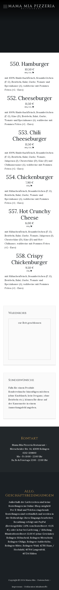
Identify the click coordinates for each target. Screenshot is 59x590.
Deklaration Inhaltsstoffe (35, 586)
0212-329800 (29, 452)
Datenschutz (43, 580)
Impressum (17, 586)
